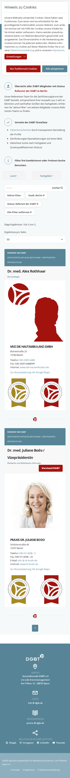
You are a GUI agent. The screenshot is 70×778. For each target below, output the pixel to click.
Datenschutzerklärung (22, 50)
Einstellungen (13, 56)
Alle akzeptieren (55, 68)
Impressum (58, 50)
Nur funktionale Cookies (23, 68)
